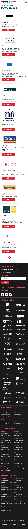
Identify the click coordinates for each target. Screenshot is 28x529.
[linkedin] (7, 294)
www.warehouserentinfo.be (6, 482)
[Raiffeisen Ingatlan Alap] (7, 316)
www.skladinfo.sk (4, 508)
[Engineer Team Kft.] (9, 187)
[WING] (20, 304)
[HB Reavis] (7, 349)
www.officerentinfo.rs (18, 463)
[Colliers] (9, 139)
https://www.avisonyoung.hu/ (14, 49)
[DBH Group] (7, 354)
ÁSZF (9, 524)
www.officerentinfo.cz (18, 442)
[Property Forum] (7, 398)
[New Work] (7, 359)
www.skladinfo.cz (17, 480)
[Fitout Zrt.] (20, 344)
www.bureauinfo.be (18, 433)
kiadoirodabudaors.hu (5, 416)
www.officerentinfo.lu (5, 456)
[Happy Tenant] (9, 236)
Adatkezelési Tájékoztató (18, 524)
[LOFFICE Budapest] (20, 359)
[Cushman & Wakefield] (20, 364)
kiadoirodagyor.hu (17, 414)
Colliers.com (10, 149)
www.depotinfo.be (4, 480)
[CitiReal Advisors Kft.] (9, 114)
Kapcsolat (4, 524)
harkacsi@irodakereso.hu (10, 269)
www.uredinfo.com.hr (5, 440)
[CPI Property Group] (7, 304)
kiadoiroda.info (4, 412)
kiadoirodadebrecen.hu (18, 412)
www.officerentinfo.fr (5, 449)
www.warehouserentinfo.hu (19, 489)
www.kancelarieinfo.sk (5, 468)
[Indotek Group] (7, 310)
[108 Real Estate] (20, 378)
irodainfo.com (10, 74)
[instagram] (11, 294)
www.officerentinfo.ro (5, 463)
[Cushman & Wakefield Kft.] (9, 164)
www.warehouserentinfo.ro (6, 503)
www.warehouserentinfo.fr (6, 489)
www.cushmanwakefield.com (14, 172)
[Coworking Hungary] (20, 402)
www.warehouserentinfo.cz (19, 482)
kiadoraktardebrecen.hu (6, 423)
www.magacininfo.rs (18, 501)
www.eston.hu (11, 221)
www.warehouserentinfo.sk (6, 510)
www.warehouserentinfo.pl (19, 496)
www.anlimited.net (12, 26)
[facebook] (3, 294)
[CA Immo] (7, 326)
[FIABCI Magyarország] (20, 388)
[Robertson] (20, 383)
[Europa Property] (20, 398)
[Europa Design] (20, 393)
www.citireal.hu (11, 124)
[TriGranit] (20, 334)
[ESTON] (7, 373)
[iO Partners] (20, 368)
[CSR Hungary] (7, 402)
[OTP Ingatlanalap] (20, 310)
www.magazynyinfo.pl (18, 494)
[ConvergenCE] (20, 326)
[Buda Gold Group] (9, 64)
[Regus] (20, 348)
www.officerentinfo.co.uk (19, 468)
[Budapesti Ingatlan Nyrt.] (20, 321)
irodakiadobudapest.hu (5, 414)
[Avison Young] (9, 39)
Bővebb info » (9, 30)
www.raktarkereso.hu (18, 487)
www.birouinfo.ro (4, 461)
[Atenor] (7, 333)
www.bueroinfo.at (4, 433)
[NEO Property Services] (7, 343)
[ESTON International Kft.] (9, 209)
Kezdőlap (3, 5)
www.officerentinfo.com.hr (6, 442)
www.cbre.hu (10, 99)
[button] (25, 2)
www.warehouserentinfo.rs (19, 503)
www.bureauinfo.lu (5, 454)
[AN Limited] (9, 16)
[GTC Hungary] (7, 329)
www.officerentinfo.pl (18, 456)
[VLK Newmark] (7, 388)
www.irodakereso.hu (18, 447)
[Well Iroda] (7, 393)
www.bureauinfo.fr (4, 447)
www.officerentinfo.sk (5, 470)
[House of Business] (20, 354)
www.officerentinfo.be (18, 435)
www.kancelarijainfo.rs (18, 461)
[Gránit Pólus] (7, 338)
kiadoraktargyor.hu (18, 421)
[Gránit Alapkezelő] (7, 321)
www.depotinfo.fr (4, 487)
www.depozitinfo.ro (5, 501)
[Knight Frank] (7, 383)
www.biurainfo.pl (17, 454)
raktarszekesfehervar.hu (19, 423)
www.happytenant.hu (12, 246)
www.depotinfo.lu (4, 494)
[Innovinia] (20, 329)
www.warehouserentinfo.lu (6, 496)
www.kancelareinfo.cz (18, 440)
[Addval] (20, 338)
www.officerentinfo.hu (18, 449)
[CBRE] (9, 89)
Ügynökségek (10, 5)
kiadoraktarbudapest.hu (6, 421)
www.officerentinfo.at (5, 435)
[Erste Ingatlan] (20, 316)
